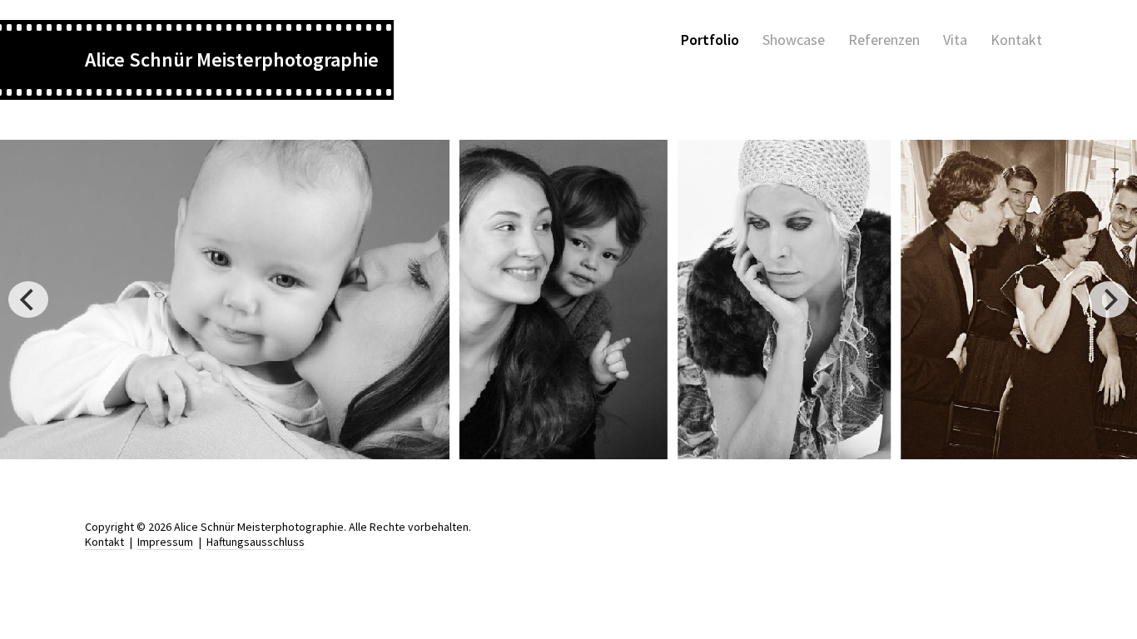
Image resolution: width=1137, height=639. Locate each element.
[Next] (1109, 299)
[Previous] (28, 299)
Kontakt (104, 541)
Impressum (165, 541)
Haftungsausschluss (255, 541)
